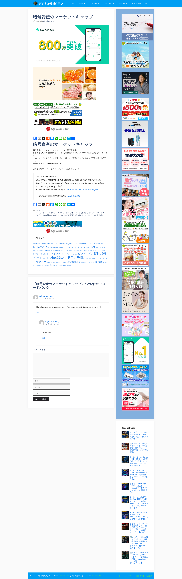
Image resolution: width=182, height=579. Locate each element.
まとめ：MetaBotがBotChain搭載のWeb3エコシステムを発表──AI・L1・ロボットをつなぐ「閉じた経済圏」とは (139, 502)
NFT (93, 247)
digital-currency (52, 321)
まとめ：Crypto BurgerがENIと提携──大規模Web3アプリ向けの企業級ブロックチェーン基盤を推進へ (139, 461)
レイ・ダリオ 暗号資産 (62, 262)
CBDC (56, 244)
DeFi (65, 243)
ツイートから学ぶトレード (44, 254)
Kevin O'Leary (90, 244)
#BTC (69, 189)
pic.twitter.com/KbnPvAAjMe (85, 189)
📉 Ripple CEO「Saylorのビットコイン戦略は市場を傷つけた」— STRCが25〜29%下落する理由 (139, 447)
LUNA (101, 244)
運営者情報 (140, 576)
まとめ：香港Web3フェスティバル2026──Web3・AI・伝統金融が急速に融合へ (139, 515)
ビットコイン (60, 253)
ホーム (72, 3)
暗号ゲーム (92, 262)
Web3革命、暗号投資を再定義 (52, 250)
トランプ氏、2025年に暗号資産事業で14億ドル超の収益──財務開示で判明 (139, 435)
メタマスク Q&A (51, 262)
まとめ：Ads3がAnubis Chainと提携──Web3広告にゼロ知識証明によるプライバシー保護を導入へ (139, 474)
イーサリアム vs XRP (75, 250)
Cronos (60, 244)
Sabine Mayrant (46, 296)
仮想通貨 (71, 262)
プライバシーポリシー (127, 576)
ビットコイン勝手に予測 (92, 253)
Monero (88, 247)
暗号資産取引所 (55, 265)
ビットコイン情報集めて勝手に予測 (58, 258)
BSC (51, 244)
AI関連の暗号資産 (39, 244)
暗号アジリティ (85, 262)
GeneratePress (64, 576)
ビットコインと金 (73, 254)
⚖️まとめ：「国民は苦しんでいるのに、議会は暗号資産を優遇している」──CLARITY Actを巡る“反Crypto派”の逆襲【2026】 (139, 542)
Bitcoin (47, 244)
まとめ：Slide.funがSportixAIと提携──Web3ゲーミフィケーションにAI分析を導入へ (139, 487)
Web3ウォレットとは (38, 250)
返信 (37, 312)
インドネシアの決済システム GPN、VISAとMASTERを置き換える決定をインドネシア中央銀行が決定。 (69, 215)
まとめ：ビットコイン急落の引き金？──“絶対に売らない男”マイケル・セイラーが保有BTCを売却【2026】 (139, 527)
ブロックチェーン (101, 258)
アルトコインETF (65, 250)
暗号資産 (82, 3)
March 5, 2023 (73, 195)
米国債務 (69, 265)
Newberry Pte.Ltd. (98, 576)
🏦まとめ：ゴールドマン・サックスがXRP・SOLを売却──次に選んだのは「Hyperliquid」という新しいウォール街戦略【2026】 (139, 557)
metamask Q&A (52, 247)
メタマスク (39, 262)
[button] (146, 3)
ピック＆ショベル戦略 (89, 258)
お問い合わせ (136, 3)
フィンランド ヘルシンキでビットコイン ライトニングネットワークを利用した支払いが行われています (69, 213)
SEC (100, 247)
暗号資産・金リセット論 (43, 265)
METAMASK (40, 247)
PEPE (97, 247)
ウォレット (108, 3)
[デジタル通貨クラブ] (35, 3)
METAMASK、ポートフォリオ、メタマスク (70, 247)
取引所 (94, 3)
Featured (82, 244)
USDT (104, 247)
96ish (86, 576)
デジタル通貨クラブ (51, 3)
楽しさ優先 (63, 265)
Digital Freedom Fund (73, 244)
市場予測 (121, 3)
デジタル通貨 (39, 210)
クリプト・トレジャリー (87, 250)
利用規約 (149, 576)
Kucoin (96, 244)
